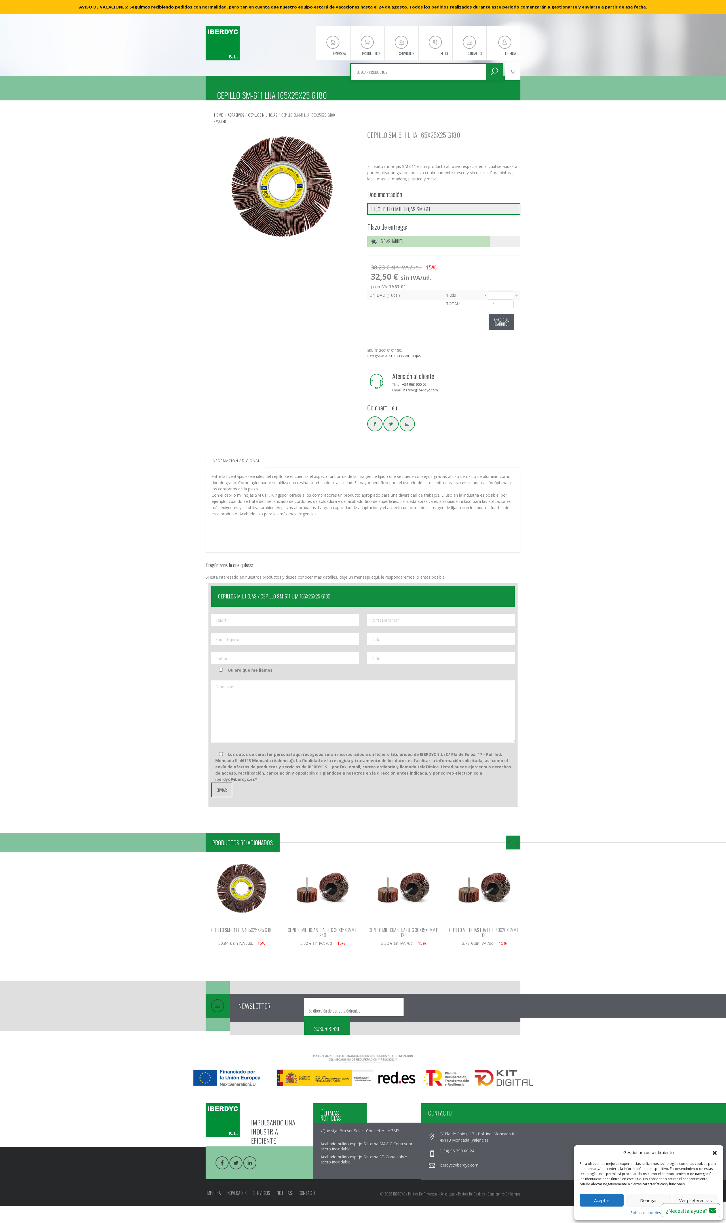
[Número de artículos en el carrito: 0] (513, 71)
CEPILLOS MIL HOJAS (262, 115)
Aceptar (601, 1200)
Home (218, 115)
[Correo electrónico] (407, 423)
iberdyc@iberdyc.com (420, 390)
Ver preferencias (695, 1200)
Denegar (648, 1200)
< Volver (220, 121)
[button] (714, 1152)
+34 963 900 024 (415, 384)
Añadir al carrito (501, 322)
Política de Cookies (471, 1194)
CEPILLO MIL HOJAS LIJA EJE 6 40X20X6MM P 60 (484, 933)
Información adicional (236, 460)
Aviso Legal (447, 1194)
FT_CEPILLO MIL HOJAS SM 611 (400, 209)
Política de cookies (646, 1212)
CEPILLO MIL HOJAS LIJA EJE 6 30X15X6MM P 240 (323, 933)
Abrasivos (236, 115)
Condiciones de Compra (503, 1194)
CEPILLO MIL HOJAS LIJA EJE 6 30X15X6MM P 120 (403, 933)
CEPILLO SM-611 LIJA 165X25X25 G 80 (242, 930)
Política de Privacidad (423, 1194)
